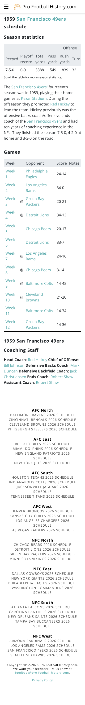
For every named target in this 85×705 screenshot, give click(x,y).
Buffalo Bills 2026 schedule (42, 444)
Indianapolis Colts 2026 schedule (42, 482)
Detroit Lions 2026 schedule (42, 549)
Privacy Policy (42, 680)
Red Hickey (60, 104)
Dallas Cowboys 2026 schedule (42, 573)
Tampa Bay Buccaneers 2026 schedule (42, 623)
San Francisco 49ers (41, 19)
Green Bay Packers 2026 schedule (42, 554)
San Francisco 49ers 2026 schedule (42, 650)
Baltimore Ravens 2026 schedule (42, 415)
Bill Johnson (14, 365)
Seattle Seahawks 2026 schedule (42, 655)
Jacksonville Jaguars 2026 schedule (42, 489)
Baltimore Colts (39, 283)
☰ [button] (6, 6)
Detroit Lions (37, 215)
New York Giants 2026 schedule (42, 578)
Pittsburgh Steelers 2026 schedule (42, 429)
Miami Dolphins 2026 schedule (42, 448)
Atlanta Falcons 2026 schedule (42, 607)
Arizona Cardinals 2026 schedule (42, 640)
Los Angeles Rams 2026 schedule (42, 645)
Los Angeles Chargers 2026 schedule (42, 523)
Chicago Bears (38, 228)
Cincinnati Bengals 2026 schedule (42, 419)
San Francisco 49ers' (29, 87)
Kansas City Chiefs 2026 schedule (42, 516)
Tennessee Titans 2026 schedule (42, 496)
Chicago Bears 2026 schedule (43, 544)
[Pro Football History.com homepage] (17, 6)
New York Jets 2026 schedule (42, 463)
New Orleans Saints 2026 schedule (42, 616)
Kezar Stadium (34, 98)
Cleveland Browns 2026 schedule (42, 424)
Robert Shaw (62, 376)
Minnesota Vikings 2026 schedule (42, 559)
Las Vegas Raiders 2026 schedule (42, 530)
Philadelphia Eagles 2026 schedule (42, 583)
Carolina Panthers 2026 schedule (42, 612)
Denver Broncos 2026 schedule (43, 511)
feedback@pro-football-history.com (42, 673)
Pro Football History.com (49, 6)
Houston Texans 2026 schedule (42, 477)
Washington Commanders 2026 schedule (42, 590)
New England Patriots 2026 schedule (42, 455)
